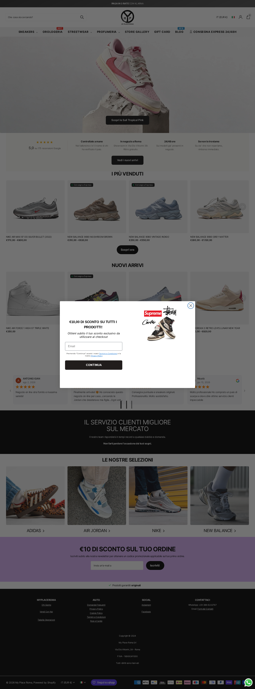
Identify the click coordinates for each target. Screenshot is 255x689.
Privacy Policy (97, 356)
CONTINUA (94, 365)
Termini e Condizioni (108, 353)
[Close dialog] (191, 306)
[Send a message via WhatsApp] (248, 682)
